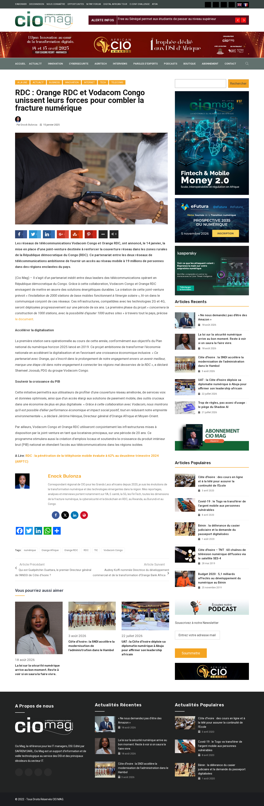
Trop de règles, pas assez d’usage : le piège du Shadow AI (222, 405)
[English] (240, 4)
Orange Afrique (50, 550)
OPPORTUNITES (75, 4)
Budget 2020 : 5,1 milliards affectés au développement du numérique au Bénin (219, 578)
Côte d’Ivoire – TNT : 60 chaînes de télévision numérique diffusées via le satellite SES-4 (222, 554)
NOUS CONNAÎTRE (56, 4)
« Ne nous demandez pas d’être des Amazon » (222, 317)
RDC (86, 550)
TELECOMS (117, 82)
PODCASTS (170, 63)
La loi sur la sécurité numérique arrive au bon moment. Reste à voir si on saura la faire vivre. (37, 670)
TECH (103, 82)
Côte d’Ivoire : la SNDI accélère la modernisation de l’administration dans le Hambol (91, 646)
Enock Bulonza (29, 124)
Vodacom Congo (113, 550)
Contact (230, 63)
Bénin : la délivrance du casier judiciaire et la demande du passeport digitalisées (219, 530)
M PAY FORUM (93, 4)
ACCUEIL (20, 63)
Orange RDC (71, 550)
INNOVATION (55, 63)
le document (24, 319)
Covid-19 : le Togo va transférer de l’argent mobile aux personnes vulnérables (222, 506)
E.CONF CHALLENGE (140, 4)
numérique (30, 550)
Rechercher (238, 83)
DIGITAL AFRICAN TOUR (115, 4)
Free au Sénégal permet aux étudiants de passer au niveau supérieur (167, 17)
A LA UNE (22, 82)
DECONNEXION (36, 4)
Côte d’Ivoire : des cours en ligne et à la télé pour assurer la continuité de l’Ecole (220, 481)
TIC (96, 550)
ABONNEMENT (210, 63)
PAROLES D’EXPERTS (145, 63)
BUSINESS (54, 82)
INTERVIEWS (120, 63)
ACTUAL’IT (35, 63)
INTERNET (89, 82)
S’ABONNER (21, 4)
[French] (246, 4)
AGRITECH (101, 63)
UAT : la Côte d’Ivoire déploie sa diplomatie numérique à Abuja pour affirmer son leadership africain (222, 384)
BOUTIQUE (189, 63)
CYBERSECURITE (78, 63)
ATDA (155, 4)
